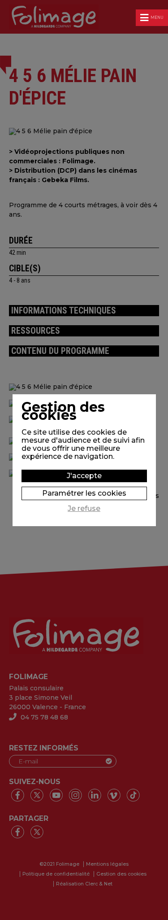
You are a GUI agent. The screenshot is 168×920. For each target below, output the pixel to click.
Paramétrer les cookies (84, 493)
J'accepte (84, 475)
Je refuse (84, 509)
